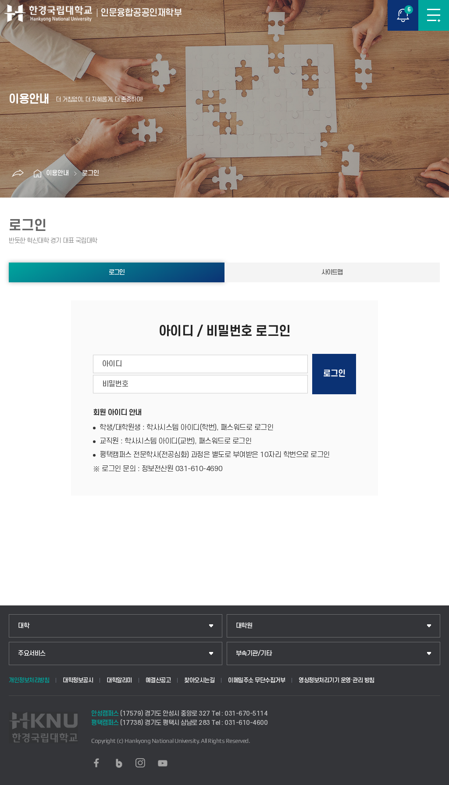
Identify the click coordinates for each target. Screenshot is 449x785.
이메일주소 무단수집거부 (256, 680)
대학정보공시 (78, 680)
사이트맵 (331, 272)
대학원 (244, 626)
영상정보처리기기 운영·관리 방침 (336, 680)
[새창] (96, 763)
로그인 (90, 173)
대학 (23, 626)
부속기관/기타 (254, 653)
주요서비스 (32, 653)
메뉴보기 (433, 15)
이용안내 (57, 173)
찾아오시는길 (199, 680)
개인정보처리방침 (29, 680)
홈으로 (37, 173)
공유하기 (18, 173)
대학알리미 (119, 680)
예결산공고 (158, 680)
